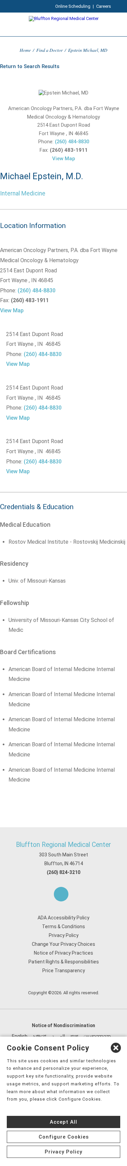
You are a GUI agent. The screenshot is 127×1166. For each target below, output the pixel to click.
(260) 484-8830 (72, 142)
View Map (63, 158)
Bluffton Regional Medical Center (63, 845)
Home (25, 50)
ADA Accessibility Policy (63, 917)
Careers (103, 6)
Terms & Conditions (63, 926)
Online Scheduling (72, 6)
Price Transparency (63, 970)
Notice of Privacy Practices (63, 953)
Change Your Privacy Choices (63, 944)
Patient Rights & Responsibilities (63, 961)
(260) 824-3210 (63, 872)
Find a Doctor (49, 50)
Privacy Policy (64, 935)
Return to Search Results (29, 66)
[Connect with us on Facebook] (61, 894)
